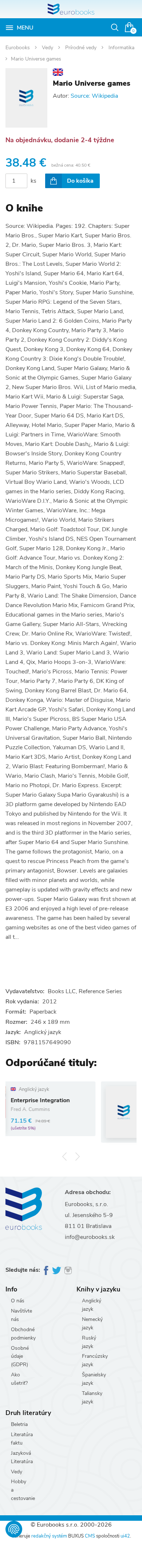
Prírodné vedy (81, 47)
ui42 (125, 1536)
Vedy (48, 47)
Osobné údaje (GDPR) (20, 1356)
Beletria (19, 1424)
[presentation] (64, 1156)
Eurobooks (18, 47)
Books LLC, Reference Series (85, 991)
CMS (90, 1536)
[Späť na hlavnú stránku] (71, 9)
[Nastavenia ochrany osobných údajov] (13, 1529)
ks (33, 181)
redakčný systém (49, 1536)
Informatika (121, 47)
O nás (17, 1300)
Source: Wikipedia (94, 96)
